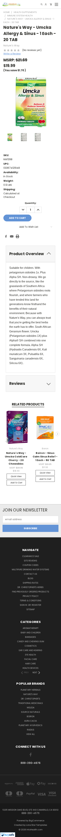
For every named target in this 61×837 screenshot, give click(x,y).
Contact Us (30, 573)
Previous (4, 434)
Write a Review (12, 53)
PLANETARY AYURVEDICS (30, 725)
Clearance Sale (30, 556)
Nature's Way (30, 694)
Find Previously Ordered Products (30, 591)
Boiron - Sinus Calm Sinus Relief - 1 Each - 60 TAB (45, 456)
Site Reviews (30, 560)
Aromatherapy (30, 628)
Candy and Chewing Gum (30, 641)
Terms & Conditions (30, 600)
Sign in (24, 605)
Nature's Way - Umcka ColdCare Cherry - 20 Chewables (16, 458)
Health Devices (30, 668)
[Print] (17, 236)
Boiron (30, 716)
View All (30, 734)
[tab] (30, 383)
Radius (30, 729)
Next (57, 434)
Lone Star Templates (36, 825)
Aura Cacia (30, 720)
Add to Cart (16, 482)
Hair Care (30, 663)
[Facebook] (6, 236)
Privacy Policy (30, 596)
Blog (30, 578)
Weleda (30, 707)
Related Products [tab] (28, 404)
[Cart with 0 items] (50, 4)
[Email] (11, 236)
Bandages (30, 637)
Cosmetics (31, 645)
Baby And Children (30, 632)
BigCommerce (36, 820)
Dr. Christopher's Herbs (30, 587)
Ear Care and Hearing (30, 650)
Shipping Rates (30, 582)
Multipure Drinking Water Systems (30, 569)
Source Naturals (30, 712)
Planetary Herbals (30, 689)
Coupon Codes (30, 565)
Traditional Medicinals (30, 703)
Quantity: (30, 203)
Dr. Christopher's (30, 698)
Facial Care (30, 659)
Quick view (16, 476)
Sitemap (30, 609)
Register (36, 605)
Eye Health (30, 654)
